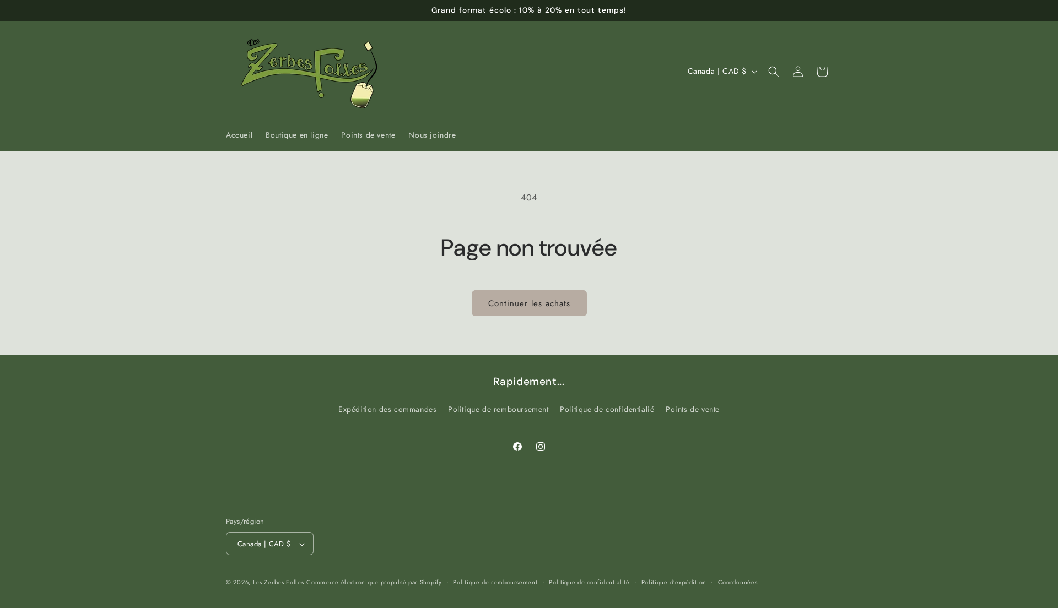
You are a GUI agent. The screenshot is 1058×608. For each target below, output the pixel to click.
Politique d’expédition (673, 582)
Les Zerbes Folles (278, 582)
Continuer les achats (529, 303)
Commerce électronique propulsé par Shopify (373, 582)
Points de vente (693, 408)
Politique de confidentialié (607, 408)
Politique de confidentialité (589, 582)
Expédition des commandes (387, 408)
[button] (774, 71)
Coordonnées (738, 582)
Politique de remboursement (498, 408)
